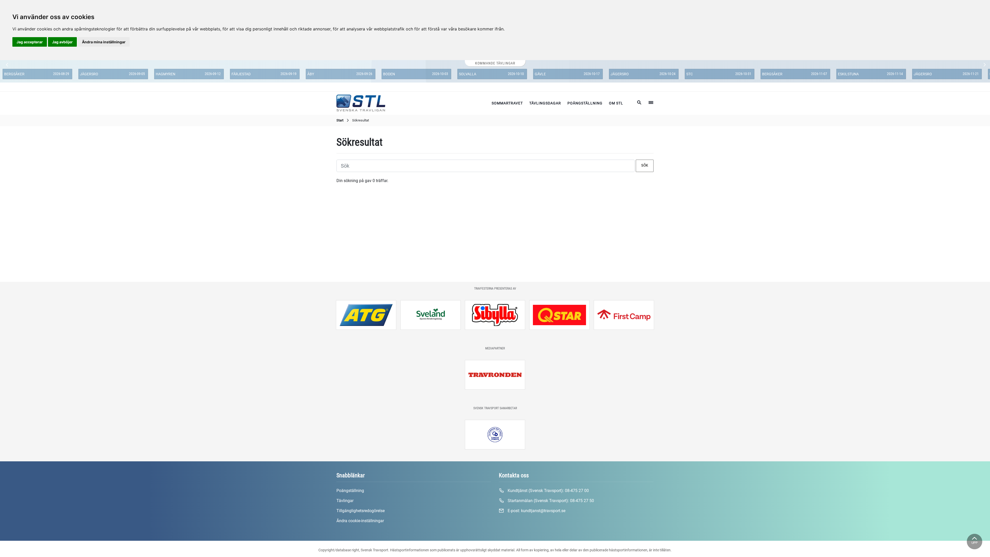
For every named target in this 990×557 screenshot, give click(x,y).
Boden (389, 74)
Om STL (616, 103)
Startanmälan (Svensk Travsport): (550, 500)
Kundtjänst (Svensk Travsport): (548, 490)
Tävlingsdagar (545, 103)
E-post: (536, 510)
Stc (689, 74)
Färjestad (241, 74)
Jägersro (89, 74)
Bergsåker (14, 74)
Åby (310, 74)
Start (339, 120)
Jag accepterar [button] (29, 42)
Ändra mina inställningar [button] (104, 42)
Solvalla (467, 74)
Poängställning (585, 103)
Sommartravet (507, 103)
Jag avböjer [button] (62, 42)
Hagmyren (165, 74)
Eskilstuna (848, 74)
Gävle (540, 74)
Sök (644, 165)
